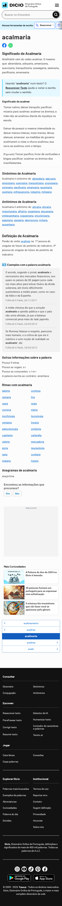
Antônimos (39, 693)
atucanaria (47, 211)
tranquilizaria (36, 183)
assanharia (8, 224)
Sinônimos (38, 686)
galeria (6, 390)
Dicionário (8, 686)
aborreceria (31, 220)
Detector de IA (40, 713)
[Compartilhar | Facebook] (4, 45)
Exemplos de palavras (14, 795)
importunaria (9, 211)
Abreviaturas (10, 801)
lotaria (34, 460)
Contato (37, 801)
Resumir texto (10, 734)
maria (34, 409)
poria (5, 448)
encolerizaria (42, 215)
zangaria (19, 220)
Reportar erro (40, 795)
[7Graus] (22, 887)
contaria (35, 454)
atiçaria (46, 207)
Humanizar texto (42, 719)
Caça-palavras (10, 761)
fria (33, 397)
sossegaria (51, 183)
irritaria (43, 220)
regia (34, 403)
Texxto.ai (38, 735)
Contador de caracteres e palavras (45, 727)
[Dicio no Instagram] (17, 869)
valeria (6, 441)
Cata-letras (9, 755)
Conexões (38, 755)
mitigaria (47, 192)
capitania (7, 435)
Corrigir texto (10, 727)
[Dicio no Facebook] (44, 869)
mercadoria (37, 441)
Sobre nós (38, 827)
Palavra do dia (10, 814)
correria (6, 409)
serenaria (7, 187)
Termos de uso (41, 788)
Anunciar (38, 820)
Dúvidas (7, 820)
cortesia (35, 390)
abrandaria (38, 178)
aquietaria (46, 187)
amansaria (33, 187)
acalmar (25, 241)
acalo (31, 649)
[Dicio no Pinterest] (37, 869)
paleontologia (10, 429)
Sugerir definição (42, 807)
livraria (35, 422)
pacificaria (20, 187)
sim (8, 493)
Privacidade (39, 814)
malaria (6, 460)
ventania (7, 422)
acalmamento (31, 623)
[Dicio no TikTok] (31, 869)
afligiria (22, 211)
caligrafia (36, 435)
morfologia (8, 416)
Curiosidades (10, 807)
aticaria (36, 207)
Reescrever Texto (16, 88)
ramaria (6, 397)
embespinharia (10, 215)
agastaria (7, 220)
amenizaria (8, 183)
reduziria (35, 192)
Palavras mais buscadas (16, 788)
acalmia (31, 642)
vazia (5, 403)
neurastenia (37, 448)
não (17, 493)
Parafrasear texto (12, 720)
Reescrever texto (11, 713)
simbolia (36, 429)
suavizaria (21, 183)
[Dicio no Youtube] (24, 869)
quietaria (7, 192)
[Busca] (56, 14)
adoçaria (50, 178)
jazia (4, 454)
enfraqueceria (21, 192)
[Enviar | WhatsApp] (10, 45)
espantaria (34, 211)
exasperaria (26, 215)
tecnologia (37, 416)
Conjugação (9, 693)
